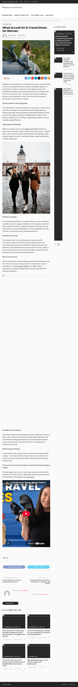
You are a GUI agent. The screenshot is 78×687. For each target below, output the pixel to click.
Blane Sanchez (12, 35)
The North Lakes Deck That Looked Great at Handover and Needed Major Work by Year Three (13, 663)
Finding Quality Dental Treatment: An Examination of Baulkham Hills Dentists (40, 581)
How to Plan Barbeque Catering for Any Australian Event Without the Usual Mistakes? (38, 632)
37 (24, 668)
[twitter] (69, 1)
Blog (21, 2)
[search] (73, 15)
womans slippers (22, 266)
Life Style (17, 626)
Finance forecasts (21, 15)
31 (49, 637)
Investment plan (37, 15)
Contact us (35, 2)
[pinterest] (72, 1)
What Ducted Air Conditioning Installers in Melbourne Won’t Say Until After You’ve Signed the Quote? (13, 633)
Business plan (7, 15)
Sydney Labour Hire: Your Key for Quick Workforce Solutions (11, 581)
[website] (12, 594)
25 (24, 639)
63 (49, 666)
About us (27, 2)
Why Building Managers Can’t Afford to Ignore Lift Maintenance (37, 662)
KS (7, 558)
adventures (30, 477)
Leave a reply (9, 603)
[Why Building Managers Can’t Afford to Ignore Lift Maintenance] (38, 651)
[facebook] (67, 1)
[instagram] (74, 1)
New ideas (49, 15)
